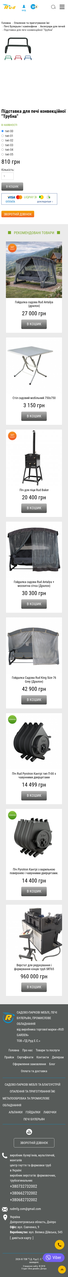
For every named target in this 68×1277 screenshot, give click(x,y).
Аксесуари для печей (52, 26)
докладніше (44, 201)
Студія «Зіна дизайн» (30, 1268)
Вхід (24, 10)
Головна (6, 23)
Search (53, 7)
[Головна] (9, 8)
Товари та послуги (48, 1050)
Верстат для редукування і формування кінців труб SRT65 (34, 967)
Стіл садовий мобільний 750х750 (34, 398)
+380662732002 (23, 1193)
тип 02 (9, 140)
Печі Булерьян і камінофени (20, 26)
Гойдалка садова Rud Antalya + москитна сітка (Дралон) (34, 584)
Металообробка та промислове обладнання (26, 1101)
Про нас (27, 1050)
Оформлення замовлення (29, 1064)
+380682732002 (23, 1199)
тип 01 (9, 136)
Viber (56, 1257)
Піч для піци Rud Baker (34, 490)
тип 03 (9, 145)
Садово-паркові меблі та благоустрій (32, 1084)
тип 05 (9, 154)
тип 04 (9, 149)
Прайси (9, 1057)
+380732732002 (23, 1186)
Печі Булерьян (34, 1119)
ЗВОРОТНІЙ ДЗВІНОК (18, 214)
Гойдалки (33, 1112)
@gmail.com (33, 1209)
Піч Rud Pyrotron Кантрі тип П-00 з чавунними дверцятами (34, 775)
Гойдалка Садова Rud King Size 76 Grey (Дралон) (34, 679)
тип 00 (9, 131)
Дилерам (58, 1057)
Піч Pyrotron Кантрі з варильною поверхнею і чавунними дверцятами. (34, 871)
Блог (52, 1064)
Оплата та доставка (34, 1071)
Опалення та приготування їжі (32, 23)
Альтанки (15, 1112)
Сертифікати (25, 1057)
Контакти (42, 1057)
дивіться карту (21, 1238)
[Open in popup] (59, 1245)
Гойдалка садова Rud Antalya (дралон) (34, 304)
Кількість (7, 170)
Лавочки (49, 1112)
